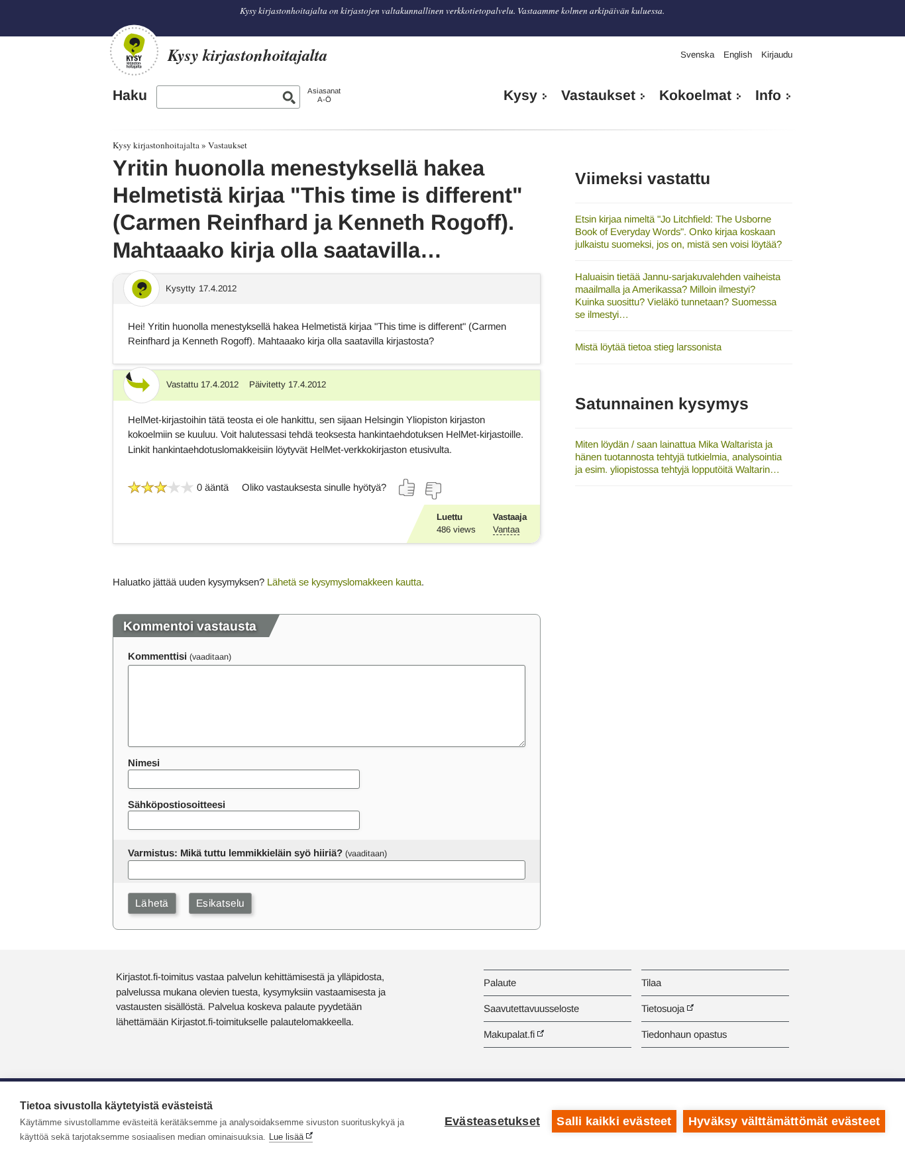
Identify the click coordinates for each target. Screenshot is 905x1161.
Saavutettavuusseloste (531, 1008)
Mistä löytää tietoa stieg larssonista (648, 346)
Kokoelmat (695, 95)
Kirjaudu (776, 55)
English (737, 55)
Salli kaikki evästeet (614, 1121)
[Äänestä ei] (432, 490)
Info (768, 95)
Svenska (697, 55)
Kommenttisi (157, 656)
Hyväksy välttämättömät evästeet (784, 1121)
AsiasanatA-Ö (324, 95)
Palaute (500, 982)
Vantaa (506, 529)
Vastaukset (598, 95)
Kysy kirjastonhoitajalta (156, 145)
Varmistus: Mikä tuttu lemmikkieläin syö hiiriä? (235, 852)
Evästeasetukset (492, 1121)
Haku (130, 95)
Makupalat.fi (509, 1034)
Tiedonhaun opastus (684, 1034)
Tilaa (651, 982)
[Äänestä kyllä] (407, 487)
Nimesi (144, 762)
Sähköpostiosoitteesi (176, 804)
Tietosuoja (662, 1008)
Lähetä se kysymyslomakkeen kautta (344, 581)
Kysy (520, 95)
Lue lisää (286, 1137)
